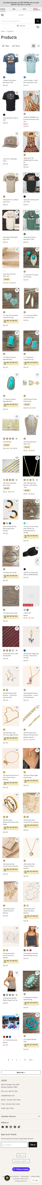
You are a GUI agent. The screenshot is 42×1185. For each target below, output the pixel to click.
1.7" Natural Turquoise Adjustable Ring (9, 400)
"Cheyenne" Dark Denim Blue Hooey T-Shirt (9, 81)
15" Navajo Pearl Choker (10, 572)
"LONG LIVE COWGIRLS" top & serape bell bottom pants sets (31, 119)
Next (30, 1060)
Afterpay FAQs (35, 1176)
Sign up (32, 1144)
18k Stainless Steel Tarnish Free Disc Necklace (31, 821)
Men (14, 9)
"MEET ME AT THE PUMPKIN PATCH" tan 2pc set (31, 160)
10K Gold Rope (7, 442)
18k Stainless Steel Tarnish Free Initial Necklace (8, 911)
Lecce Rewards (36, 9)
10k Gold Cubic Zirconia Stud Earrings (30, 400)
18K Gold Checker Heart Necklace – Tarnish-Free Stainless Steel (10, 695)
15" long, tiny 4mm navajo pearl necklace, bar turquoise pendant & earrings (31, 529)
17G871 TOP (27, 613)
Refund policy (25, 1176)
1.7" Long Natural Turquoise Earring (28, 358)
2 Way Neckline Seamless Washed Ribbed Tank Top (31, 954)
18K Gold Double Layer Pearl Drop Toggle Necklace (10, 734)
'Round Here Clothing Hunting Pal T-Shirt (29, 238)
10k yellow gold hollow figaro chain (30, 443)
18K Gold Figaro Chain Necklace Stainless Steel (31, 734)
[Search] (38, 21)
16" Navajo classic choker (10, 613)
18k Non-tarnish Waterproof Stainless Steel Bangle (10, 822)
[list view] (38, 45)
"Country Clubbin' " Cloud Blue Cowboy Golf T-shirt (30, 81)
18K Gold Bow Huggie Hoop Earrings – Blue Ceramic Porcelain (31, 656)
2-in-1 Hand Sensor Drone (10, 1040)
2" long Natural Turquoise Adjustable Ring (31, 998)
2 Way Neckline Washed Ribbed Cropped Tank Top (10, 999)
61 (25, 1060)
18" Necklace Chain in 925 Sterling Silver (10, 655)
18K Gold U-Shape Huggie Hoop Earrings (31, 776)
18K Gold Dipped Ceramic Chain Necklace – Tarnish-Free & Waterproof (31, 695)
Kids (24, 9)
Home (3, 31)
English (20, 1155)
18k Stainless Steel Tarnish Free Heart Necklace (29, 866)
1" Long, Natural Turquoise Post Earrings (31, 276)
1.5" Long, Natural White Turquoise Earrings (30, 316)
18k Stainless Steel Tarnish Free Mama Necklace (29, 911)
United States (20, 1161)
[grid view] (33, 45)
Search (4, 1176)
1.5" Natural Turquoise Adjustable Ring (9, 358)
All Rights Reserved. (21, 1181)
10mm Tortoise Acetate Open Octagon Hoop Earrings (9, 528)
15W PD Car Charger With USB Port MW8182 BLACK (31, 574)
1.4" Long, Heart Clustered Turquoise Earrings (10, 316)
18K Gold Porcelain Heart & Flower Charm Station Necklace (10, 777)
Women (2, 9)
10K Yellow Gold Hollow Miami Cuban (9, 484)
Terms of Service (14, 1176)
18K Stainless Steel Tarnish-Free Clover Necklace (8, 955)
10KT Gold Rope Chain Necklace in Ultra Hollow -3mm (30, 485)
